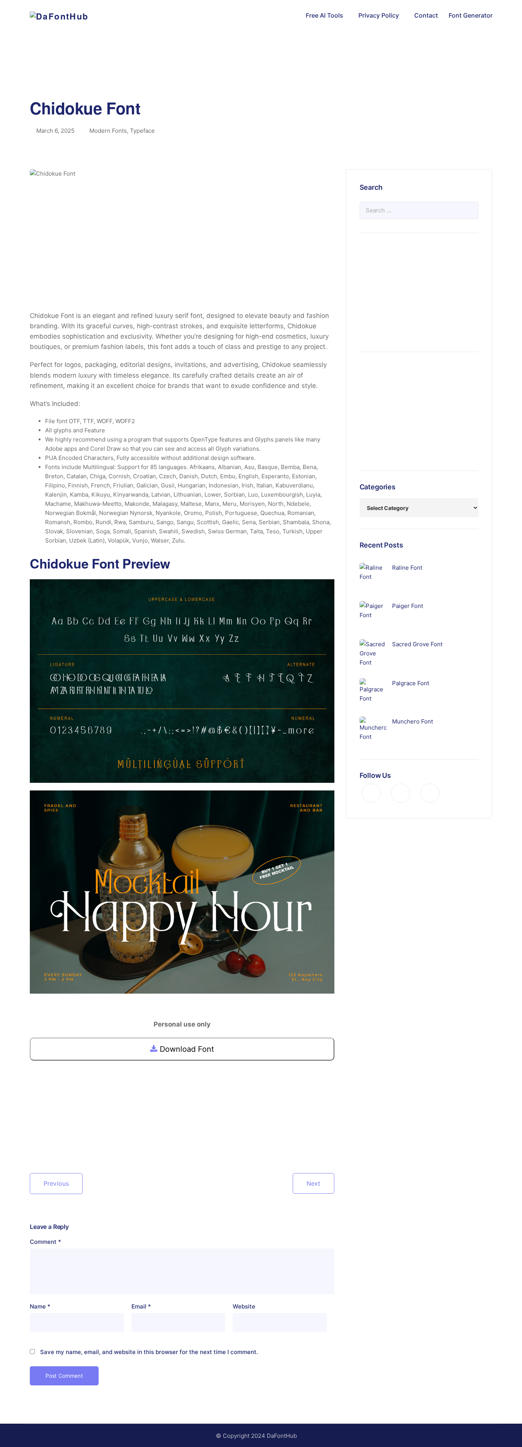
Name (40, 1306)
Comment (45, 1242)
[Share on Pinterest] (60, 1139)
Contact (426, 15)
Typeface (142, 131)
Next (313, 1183)
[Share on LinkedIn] (72, 1139)
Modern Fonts (108, 131)
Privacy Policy (378, 15)
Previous (56, 1183)
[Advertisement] (261, 74)
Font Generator (471, 15)
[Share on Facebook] (36, 1139)
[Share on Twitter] (48, 1139)
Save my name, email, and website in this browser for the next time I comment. (149, 1352)
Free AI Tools (324, 15)
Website (244, 1306)
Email (141, 1306)
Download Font (185, 1049)
